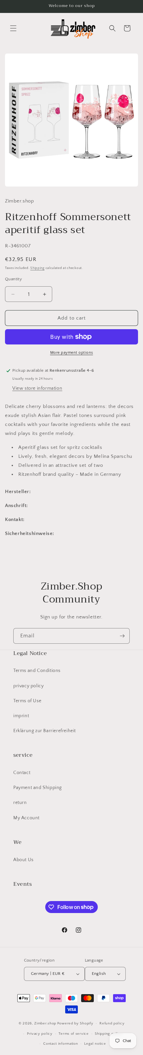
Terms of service (73, 1034)
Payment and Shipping (37, 787)
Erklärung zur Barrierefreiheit (44, 730)
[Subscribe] (122, 636)
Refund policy (111, 1023)
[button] (13, 28)
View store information (37, 388)
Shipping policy (108, 1034)
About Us (23, 859)
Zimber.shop (45, 1023)
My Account (26, 818)
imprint (21, 716)
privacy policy (28, 686)
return (20, 802)
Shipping (37, 268)
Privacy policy (40, 1034)
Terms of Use (27, 701)
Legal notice (95, 1044)
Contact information (60, 1044)
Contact (21, 772)
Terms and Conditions (37, 670)
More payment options (71, 352)
